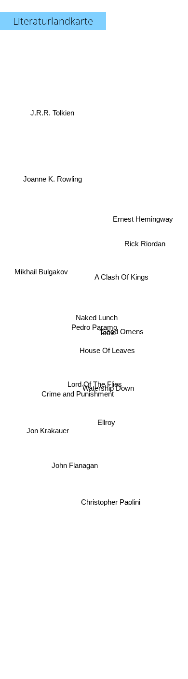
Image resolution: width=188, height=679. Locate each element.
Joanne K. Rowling (55, 164)
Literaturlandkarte (53, 21)
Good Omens (122, 334)
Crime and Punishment (77, 401)
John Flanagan (76, 467)
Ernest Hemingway (140, 192)
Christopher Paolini (109, 505)
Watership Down (109, 390)
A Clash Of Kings (122, 282)
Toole (107, 342)
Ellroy (107, 421)
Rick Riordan (145, 244)
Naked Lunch (95, 314)
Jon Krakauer (47, 433)
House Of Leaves (106, 352)
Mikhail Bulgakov (41, 269)
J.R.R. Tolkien (53, 108)
